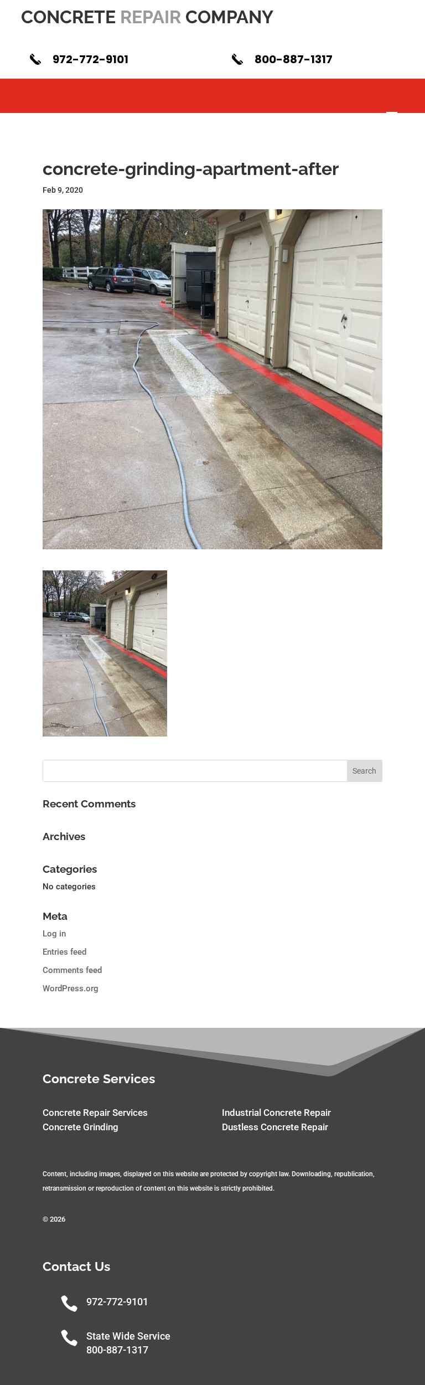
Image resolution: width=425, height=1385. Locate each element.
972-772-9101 (90, 59)
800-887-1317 (294, 59)
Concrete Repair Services (95, 1112)
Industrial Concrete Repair (276, 1112)
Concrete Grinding (80, 1126)
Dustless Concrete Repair (275, 1126)
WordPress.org (71, 988)
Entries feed (64, 952)
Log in (54, 934)
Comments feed (72, 970)
